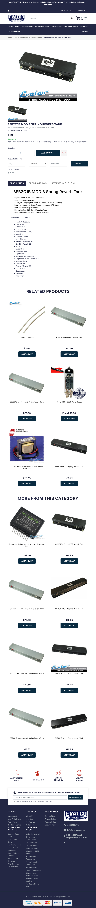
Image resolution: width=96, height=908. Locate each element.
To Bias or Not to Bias (32, 885)
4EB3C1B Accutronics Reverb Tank (69, 337)
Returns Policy (50, 822)
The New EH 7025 (15, 845)
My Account (12, 816)
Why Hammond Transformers (13, 865)
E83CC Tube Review (12, 840)
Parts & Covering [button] (71, 26)
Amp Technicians (14, 819)
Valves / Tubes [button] (13, 26)
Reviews (57, 183)
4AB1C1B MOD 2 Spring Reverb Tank (69, 609)
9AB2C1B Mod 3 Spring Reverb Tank (69, 738)
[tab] (17, 183)
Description (17, 183)
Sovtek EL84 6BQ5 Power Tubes (69, 402)
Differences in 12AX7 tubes (31, 838)
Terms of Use (50, 816)
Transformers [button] (14, 32)
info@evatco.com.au (76, 830)
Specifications (38, 183)
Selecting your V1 (33, 834)
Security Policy (50, 825)
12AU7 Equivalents (33, 870)
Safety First (30, 825)
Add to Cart (48, 153)
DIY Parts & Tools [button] (42, 26)
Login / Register (81, 11)
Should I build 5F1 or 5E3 (33, 852)
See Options (69, 419)
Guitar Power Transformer (31, 858)
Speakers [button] (83, 26)
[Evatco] (16, 18)
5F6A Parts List (32, 848)
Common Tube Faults (13, 835)
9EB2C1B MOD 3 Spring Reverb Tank (69, 467)
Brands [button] (85, 32)
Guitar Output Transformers (31, 863)
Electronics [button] (56, 26)
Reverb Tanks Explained (13, 859)
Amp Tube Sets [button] (27, 26)
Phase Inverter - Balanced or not (32, 874)
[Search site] (72, 18)
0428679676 (73, 825)
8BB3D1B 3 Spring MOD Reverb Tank (69, 544)
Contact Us (30, 822)
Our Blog (29, 819)
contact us (66, 11)
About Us (29, 816)
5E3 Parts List (31, 845)
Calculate (80, 164)
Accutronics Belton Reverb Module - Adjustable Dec (27, 545)
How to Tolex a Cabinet (13, 854)
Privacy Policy (49, 801)
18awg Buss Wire (26, 337)
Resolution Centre (14, 825)
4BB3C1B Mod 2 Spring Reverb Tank (69, 673)
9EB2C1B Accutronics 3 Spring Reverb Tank (27, 402)
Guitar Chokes (31, 867)
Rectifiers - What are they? (32, 879)
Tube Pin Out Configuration (13, 849)
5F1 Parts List (31, 842)
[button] (64, 153)
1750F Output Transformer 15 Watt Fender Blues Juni (27, 467)
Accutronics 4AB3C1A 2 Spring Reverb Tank (27, 673)
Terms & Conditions (37, 801)
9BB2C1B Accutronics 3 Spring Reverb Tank (27, 738)
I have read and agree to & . (34, 801)
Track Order (12, 822)
